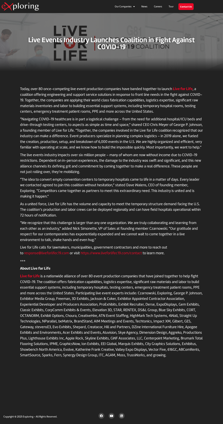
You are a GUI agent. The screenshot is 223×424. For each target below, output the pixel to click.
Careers (158, 6)
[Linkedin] (122, 416)
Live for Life (183, 88)
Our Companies (123, 6)
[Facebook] (101, 416)
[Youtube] (111, 416)
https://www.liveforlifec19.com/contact (111, 253)
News (144, 6)
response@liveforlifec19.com (46, 253)
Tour (171, 6)
